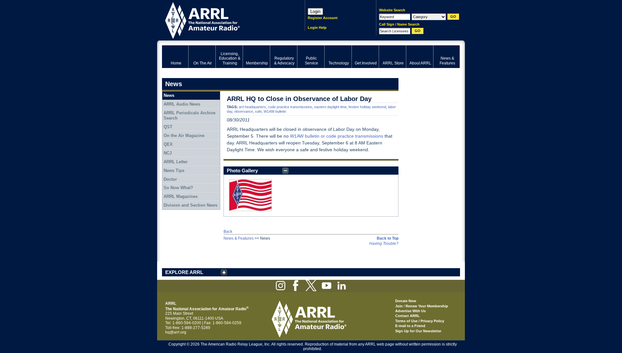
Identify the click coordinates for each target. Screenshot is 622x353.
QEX (168, 144)
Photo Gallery (242, 170)
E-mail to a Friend (410, 326)
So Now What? (178, 187)
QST (168, 126)
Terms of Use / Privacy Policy (419, 321)
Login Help (317, 27)
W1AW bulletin (275, 111)
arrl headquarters (252, 107)
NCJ (168, 153)
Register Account (323, 18)
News (169, 95)
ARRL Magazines (181, 196)
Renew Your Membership (427, 306)
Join (399, 306)
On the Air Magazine (184, 135)
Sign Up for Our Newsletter (418, 331)
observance (243, 111)
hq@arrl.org (175, 332)
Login (315, 11)
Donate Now (405, 301)
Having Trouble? (383, 243)
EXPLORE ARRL (184, 272)
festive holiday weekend (367, 107)
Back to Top (387, 238)
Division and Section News (190, 205)
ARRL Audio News (182, 104)
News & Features (239, 238)
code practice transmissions (290, 107)
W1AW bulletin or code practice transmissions (336, 136)
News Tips (174, 170)
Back (228, 231)
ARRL (225, 20)
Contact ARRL (407, 316)
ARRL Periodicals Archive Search (189, 115)
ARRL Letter (176, 161)
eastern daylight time (330, 107)
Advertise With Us (410, 311)
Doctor (170, 179)
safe (258, 111)
